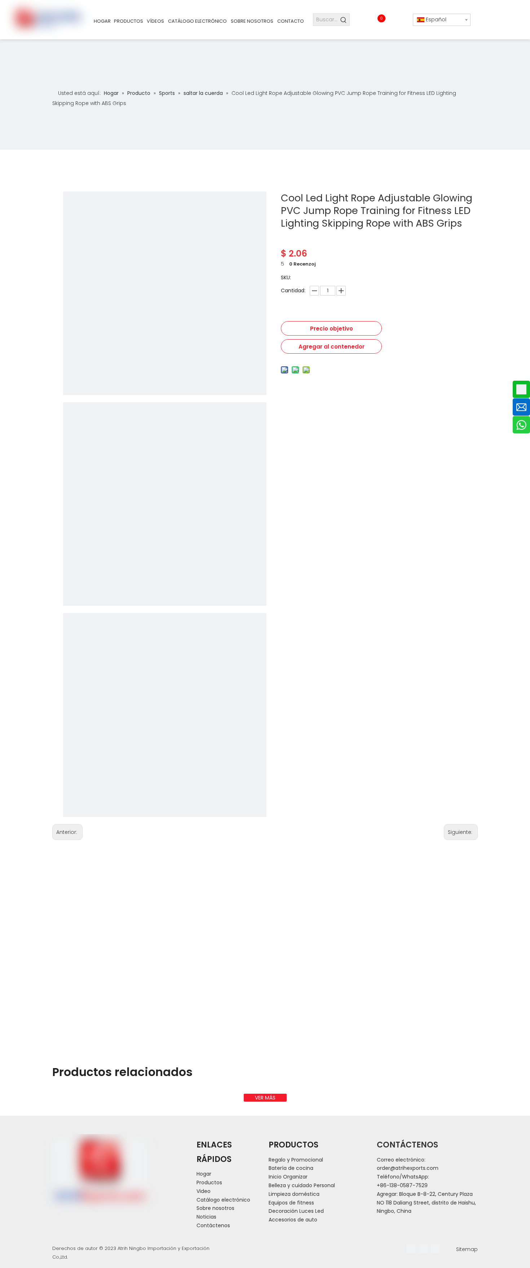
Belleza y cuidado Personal (302, 1185)
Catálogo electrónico (223, 1199)
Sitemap (467, 1249)
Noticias (206, 1216)
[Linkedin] (423, 1248)
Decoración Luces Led (296, 1211)
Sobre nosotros (215, 1208)
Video (203, 1191)
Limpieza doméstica (294, 1194)
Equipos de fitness (291, 1202)
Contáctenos (213, 1225)
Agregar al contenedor (332, 346)
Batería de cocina (291, 1168)
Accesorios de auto (293, 1219)
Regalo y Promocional (296, 1159)
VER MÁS (265, 1097)
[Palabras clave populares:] (343, 20)
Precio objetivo (331, 328)
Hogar (203, 1173)
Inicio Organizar (288, 1176)
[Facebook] (410, 1248)
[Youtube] (435, 1248)
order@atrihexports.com (407, 1168)
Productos (209, 1182)
